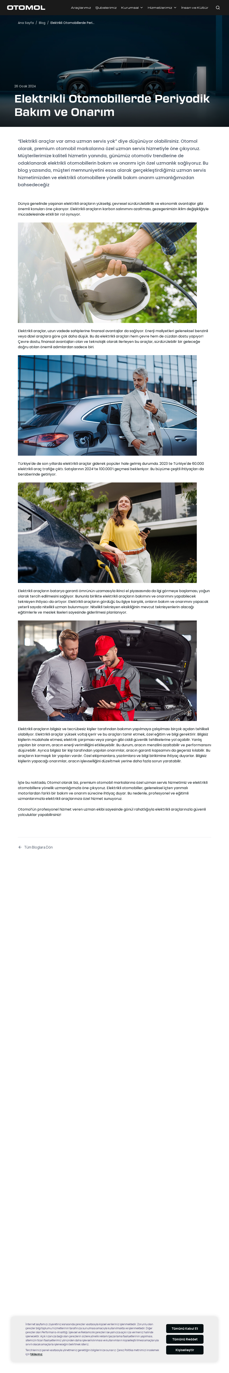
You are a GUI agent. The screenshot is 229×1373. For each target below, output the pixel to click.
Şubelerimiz (106, 7)
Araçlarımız (81, 7)
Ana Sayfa (26, 23)
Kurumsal (130, 7)
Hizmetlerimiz (160, 7)
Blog (42, 23)
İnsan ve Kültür (195, 7)
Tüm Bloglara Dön (38, 847)
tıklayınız (36, 1354)
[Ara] (218, 8)
